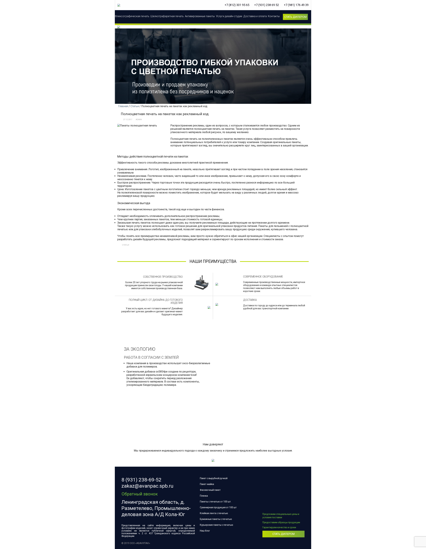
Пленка (204, 495)
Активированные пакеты (200, 16)
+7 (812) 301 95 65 (237, 5)
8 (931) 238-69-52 (141, 480)
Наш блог (205, 530)
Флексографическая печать (132, 16)
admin (139, 119)
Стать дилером (295, 16)
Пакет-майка (207, 484)
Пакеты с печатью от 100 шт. (215, 501)
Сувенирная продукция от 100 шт (218, 507)
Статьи (125, 245)
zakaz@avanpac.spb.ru (147, 486)
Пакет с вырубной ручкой (213, 478)
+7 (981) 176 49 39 (296, 5)
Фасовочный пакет (210, 490)
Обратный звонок (139, 494)
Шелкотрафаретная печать (167, 16)
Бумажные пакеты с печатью (216, 519)
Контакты (274, 16)
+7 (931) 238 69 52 (266, 5)
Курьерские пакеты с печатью (216, 525)
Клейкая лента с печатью (214, 513)
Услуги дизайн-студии (229, 16)
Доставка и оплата (255, 16)
